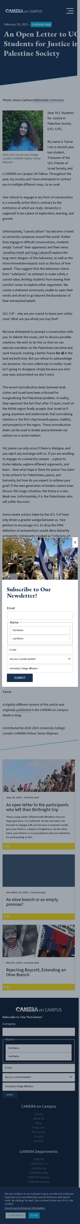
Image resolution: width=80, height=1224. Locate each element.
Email (11, 608)
